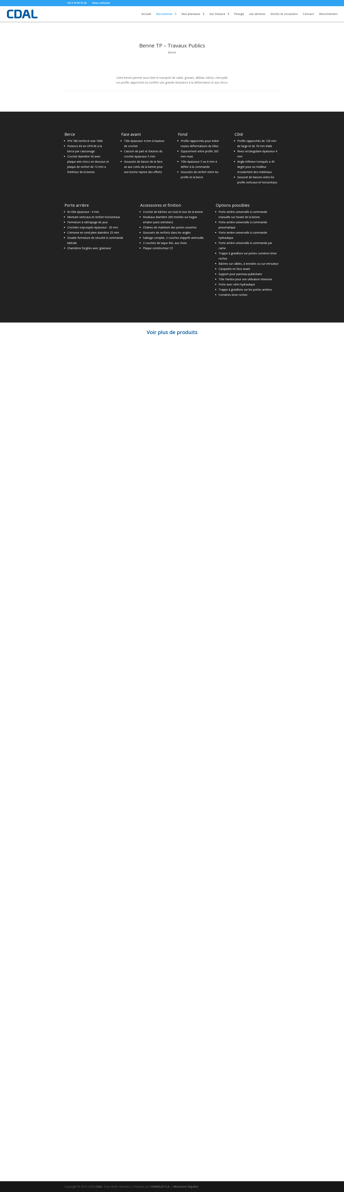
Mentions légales (185, 1186)
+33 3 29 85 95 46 (77, 3)
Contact (308, 14)
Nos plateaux (191, 14)
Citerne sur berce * (88, 662)
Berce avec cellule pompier (98, 849)
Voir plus (77, 400)
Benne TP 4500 (83, 392)
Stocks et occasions (284, 14)
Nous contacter (101, 3)
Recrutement (328, 14)
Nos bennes (164, 14)
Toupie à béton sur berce (96, 571)
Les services (257, 14)
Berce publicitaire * (89, 693)
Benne (172, 52)
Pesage (239, 14)
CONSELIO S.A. (160, 1186)
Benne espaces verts (90, 1115)
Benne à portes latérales (96, 1041)
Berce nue (77, 771)
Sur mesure (217, 14)
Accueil (146, 14)
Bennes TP (77, 481)
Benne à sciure (83, 946)
